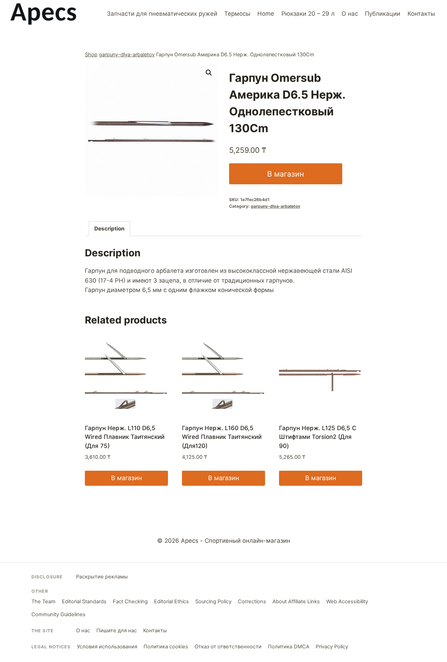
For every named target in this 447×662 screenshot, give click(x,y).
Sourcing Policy (213, 601)
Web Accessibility (347, 601)
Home (265, 13)
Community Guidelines (58, 614)
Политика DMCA (288, 646)
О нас (350, 13)
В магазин (285, 173)
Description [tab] (109, 228)
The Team (43, 601)
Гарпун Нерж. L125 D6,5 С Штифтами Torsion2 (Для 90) (318, 437)
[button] (209, 72)
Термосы (237, 13)
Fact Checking (130, 601)
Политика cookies (166, 646)
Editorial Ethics (171, 601)
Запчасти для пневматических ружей (162, 13)
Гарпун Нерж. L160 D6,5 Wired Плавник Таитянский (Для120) (222, 437)
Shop (91, 54)
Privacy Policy (332, 646)
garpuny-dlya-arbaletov (127, 54)
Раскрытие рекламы (102, 577)
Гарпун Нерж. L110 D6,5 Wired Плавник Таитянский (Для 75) (124, 437)
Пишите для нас (116, 630)
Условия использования (107, 646)
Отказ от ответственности (228, 646)
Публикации (382, 13)
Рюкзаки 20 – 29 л (308, 13)
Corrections (252, 601)
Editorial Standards (84, 601)
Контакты (421, 13)
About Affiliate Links (296, 601)
